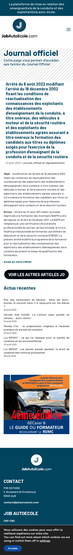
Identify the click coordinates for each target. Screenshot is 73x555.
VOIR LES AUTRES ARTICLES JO (36, 274)
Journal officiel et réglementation (43, 162)
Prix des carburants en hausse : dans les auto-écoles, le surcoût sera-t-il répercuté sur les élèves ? (36, 303)
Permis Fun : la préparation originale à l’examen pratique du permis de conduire (36, 328)
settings (45, 541)
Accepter (13, 548)
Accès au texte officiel (17, 261)
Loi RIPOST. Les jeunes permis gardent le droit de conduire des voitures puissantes (36, 351)
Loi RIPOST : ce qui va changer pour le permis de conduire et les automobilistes (36, 339)
